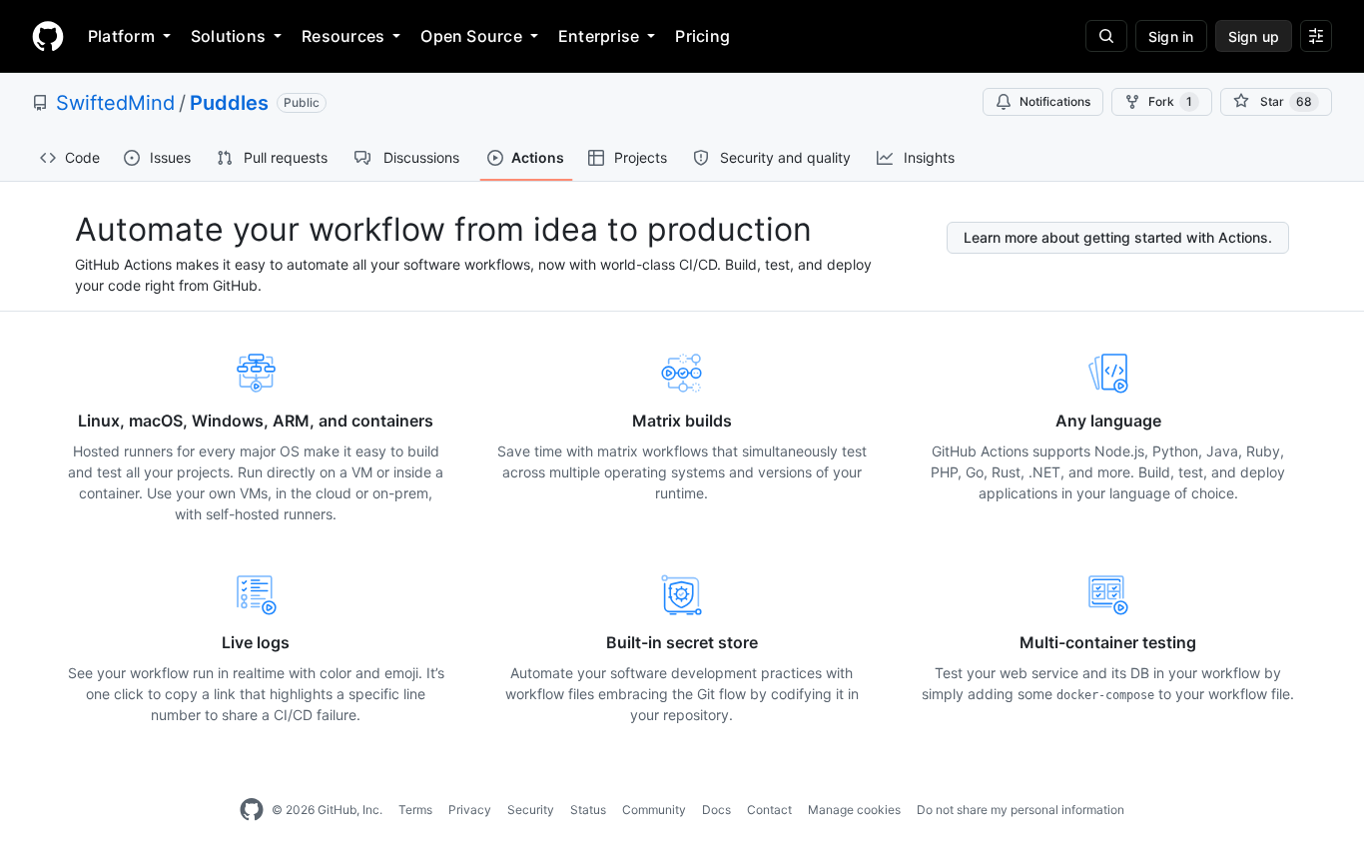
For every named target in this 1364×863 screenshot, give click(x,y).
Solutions (228, 36)
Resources (343, 36)
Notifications (1055, 101)
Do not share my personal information (1020, 809)
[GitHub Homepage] (252, 810)
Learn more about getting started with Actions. (1118, 237)
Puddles (229, 103)
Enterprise (598, 36)
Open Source (471, 36)
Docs (716, 809)
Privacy (469, 809)
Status (588, 809)
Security (530, 809)
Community (654, 809)
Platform (121, 36)
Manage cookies (854, 809)
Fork (1170, 101)
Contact (769, 809)
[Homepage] (48, 36)
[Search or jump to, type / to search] (1106, 36)
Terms (415, 809)
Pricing (702, 36)
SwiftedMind (115, 103)
